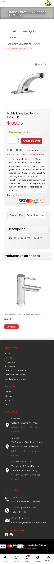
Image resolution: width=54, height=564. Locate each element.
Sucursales (10, 366)
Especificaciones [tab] (35, 215)
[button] (44, 64)
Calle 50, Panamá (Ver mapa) (25, 423)
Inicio (7, 353)
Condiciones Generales (15, 379)
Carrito (8, 404)
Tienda (8, 392)
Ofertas (8, 396)
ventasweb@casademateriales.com (28, 522)
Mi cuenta (9, 400)
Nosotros (9, 358)
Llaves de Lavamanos (32, 154)
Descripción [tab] (16, 215)
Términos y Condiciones (16, 370)
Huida (18, 195)
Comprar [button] (11, 326)
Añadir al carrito (31, 141)
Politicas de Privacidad (15, 374)
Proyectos (10, 362)
